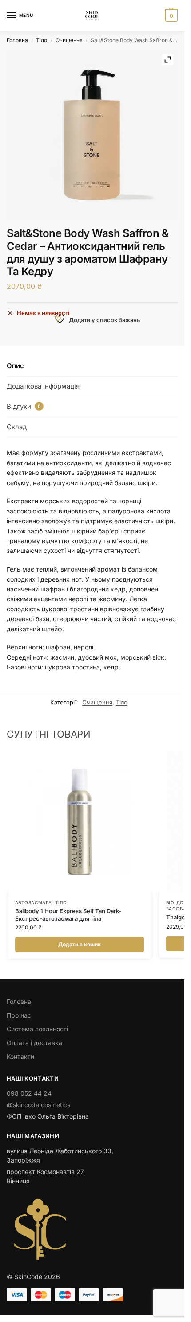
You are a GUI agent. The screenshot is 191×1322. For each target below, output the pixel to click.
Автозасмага (33, 902)
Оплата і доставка (34, 1042)
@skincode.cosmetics (38, 1104)
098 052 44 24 (29, 1093)
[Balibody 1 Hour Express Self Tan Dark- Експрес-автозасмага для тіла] (79, 822)
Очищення (69, 40)
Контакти (20, 1056)
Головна (17, 40)
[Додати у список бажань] (132, 762)
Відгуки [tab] (24, 406)
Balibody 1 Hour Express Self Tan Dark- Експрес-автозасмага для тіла (68, 914)
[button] (170, 15)
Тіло (41, 40)
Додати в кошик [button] (79, 944)
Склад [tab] (17, 427)
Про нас (19, 1015)
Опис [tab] (15, 366)
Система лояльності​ (37, 1029)
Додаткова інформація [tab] (43, 386)
